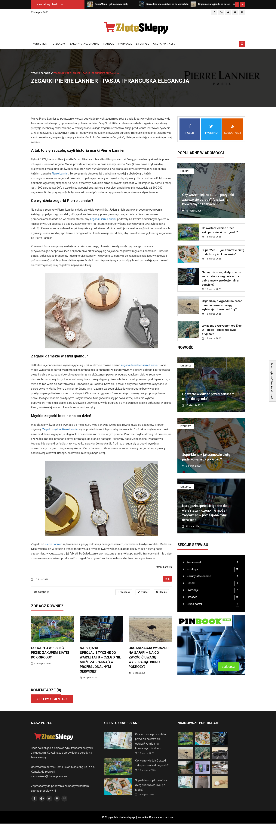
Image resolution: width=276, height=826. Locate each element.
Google (163, 592)
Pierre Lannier (60, 173)
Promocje (125, 43)
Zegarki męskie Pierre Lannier (60, 429)
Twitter (144, 592)
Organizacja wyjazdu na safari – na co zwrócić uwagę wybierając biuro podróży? (149, 657)
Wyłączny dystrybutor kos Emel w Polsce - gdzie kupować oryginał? (222, 330)
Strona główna (41, 73)
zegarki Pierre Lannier (103, 219)
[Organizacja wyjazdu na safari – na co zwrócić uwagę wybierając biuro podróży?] (142, 4)
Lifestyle (142, 43)
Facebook (125, 592)
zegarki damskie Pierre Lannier (139, 365)
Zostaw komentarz (52, 699)
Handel (108, 43)
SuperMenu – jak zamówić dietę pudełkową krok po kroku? (151, 785)
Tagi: (167, 578)
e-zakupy (59, 43)
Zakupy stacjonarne (84, 43)
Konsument (41, 43)
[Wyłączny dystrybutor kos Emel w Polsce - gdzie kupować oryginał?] (193, 4)
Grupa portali (163, 43)
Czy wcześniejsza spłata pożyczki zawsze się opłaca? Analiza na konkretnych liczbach (208, 199)
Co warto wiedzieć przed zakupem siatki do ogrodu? (50, 652)
